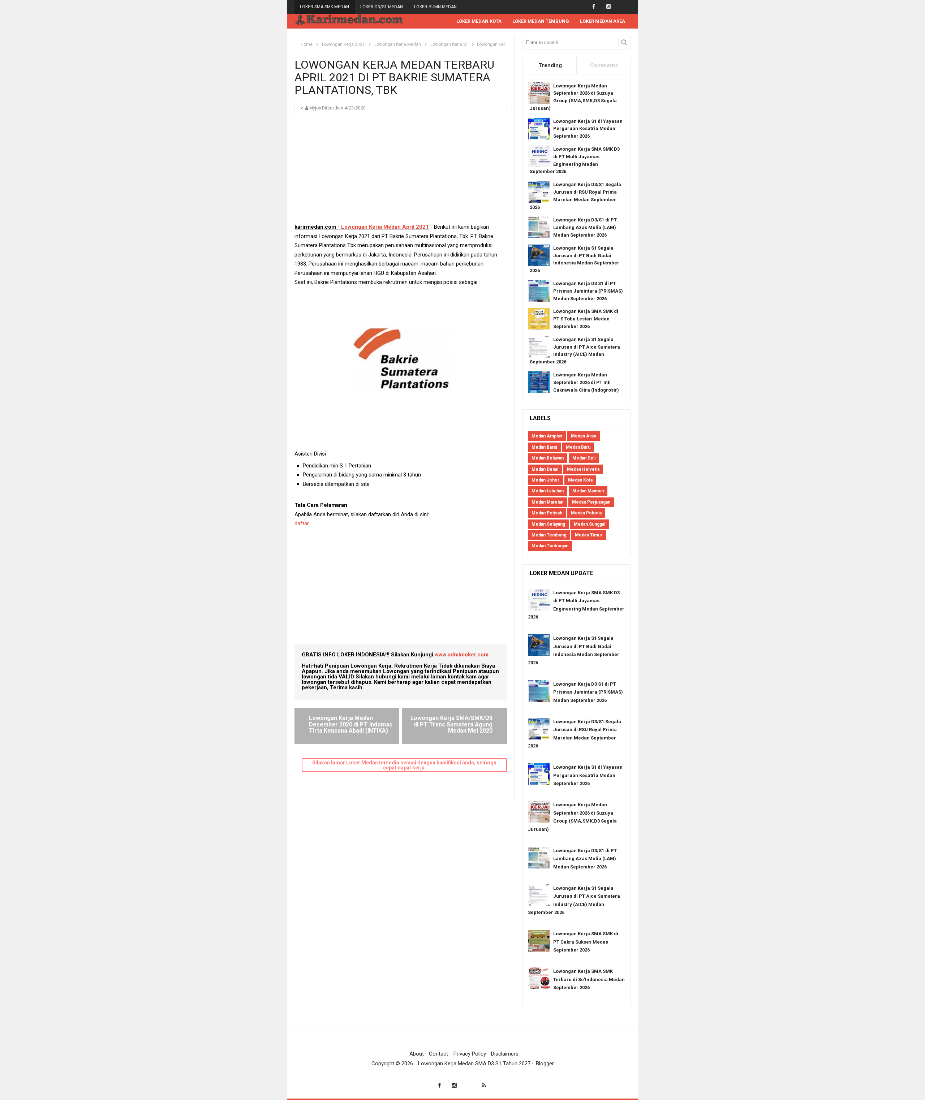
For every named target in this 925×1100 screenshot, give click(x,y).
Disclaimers (505, 1054)
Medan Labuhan (548, 490)
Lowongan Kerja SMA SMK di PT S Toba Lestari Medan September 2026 (585, 319)
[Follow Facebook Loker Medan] (593, 6)
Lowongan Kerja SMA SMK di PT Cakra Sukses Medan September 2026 (585, 942)
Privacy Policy (469, 1054)
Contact (438, 1054)
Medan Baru (578, 447)
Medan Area (583, 436)
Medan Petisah (547, 513)
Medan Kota (580, 480)
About (416, 1054)
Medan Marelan (547, 502)
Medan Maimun (588, 490)
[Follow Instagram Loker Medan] (608, 6)
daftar (301, 523)
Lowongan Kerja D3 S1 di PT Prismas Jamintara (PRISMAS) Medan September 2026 (588, 291)
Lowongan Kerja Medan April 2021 (385, 227)
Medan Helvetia (583, 469)
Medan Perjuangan (591, 502)
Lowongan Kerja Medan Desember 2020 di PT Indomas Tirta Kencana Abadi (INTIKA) (350, 724)
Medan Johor (545, 480)
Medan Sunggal (589, 524)
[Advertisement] (400, 172)
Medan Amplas (547, 436)
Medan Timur (588, 535)
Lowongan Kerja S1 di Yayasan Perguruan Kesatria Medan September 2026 (588, 128)
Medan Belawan (548, 458)
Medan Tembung (549, 535)
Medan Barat (544, 447)
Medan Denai (545, 469)
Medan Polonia (586, 513)
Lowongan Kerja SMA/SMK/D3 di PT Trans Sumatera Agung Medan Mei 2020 (451, 724)
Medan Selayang (548, 524)
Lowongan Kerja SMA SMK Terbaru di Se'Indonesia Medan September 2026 (589, 979)
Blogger (545, 1063)
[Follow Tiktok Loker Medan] (623, 6)
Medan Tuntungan (550, 545)
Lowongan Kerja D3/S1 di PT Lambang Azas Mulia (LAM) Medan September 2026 (585, 227)
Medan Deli (583, 458)
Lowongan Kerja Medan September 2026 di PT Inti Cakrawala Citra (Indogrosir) (586, 382)
